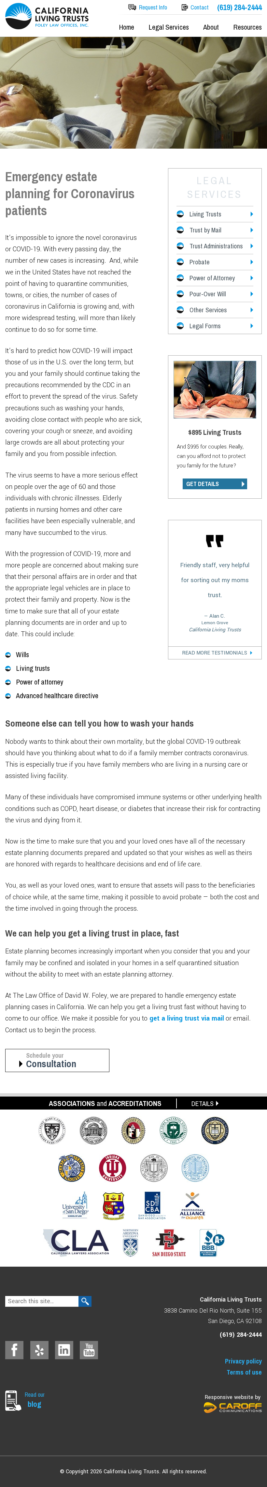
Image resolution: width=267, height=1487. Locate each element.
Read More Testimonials (214, 652)
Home (126, 27)
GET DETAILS (202, 484)
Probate (200, 262)
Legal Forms (205, 325)
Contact (199, 7)
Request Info (153, 7)
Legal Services (168, 27)
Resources (247, 27)
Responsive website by (232, 1397)
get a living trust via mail (186, 1018)
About (211, 27)
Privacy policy (243, 1361)
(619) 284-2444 (239, 7)
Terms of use (244, 1372)
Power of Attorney (212, 277)
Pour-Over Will (208, 293)
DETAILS (202, 1103)
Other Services (208, 309)
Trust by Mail (205, 230)
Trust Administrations (216, 246)
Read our (35, 1400)
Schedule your (51, 1060)
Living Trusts (205, 214)
